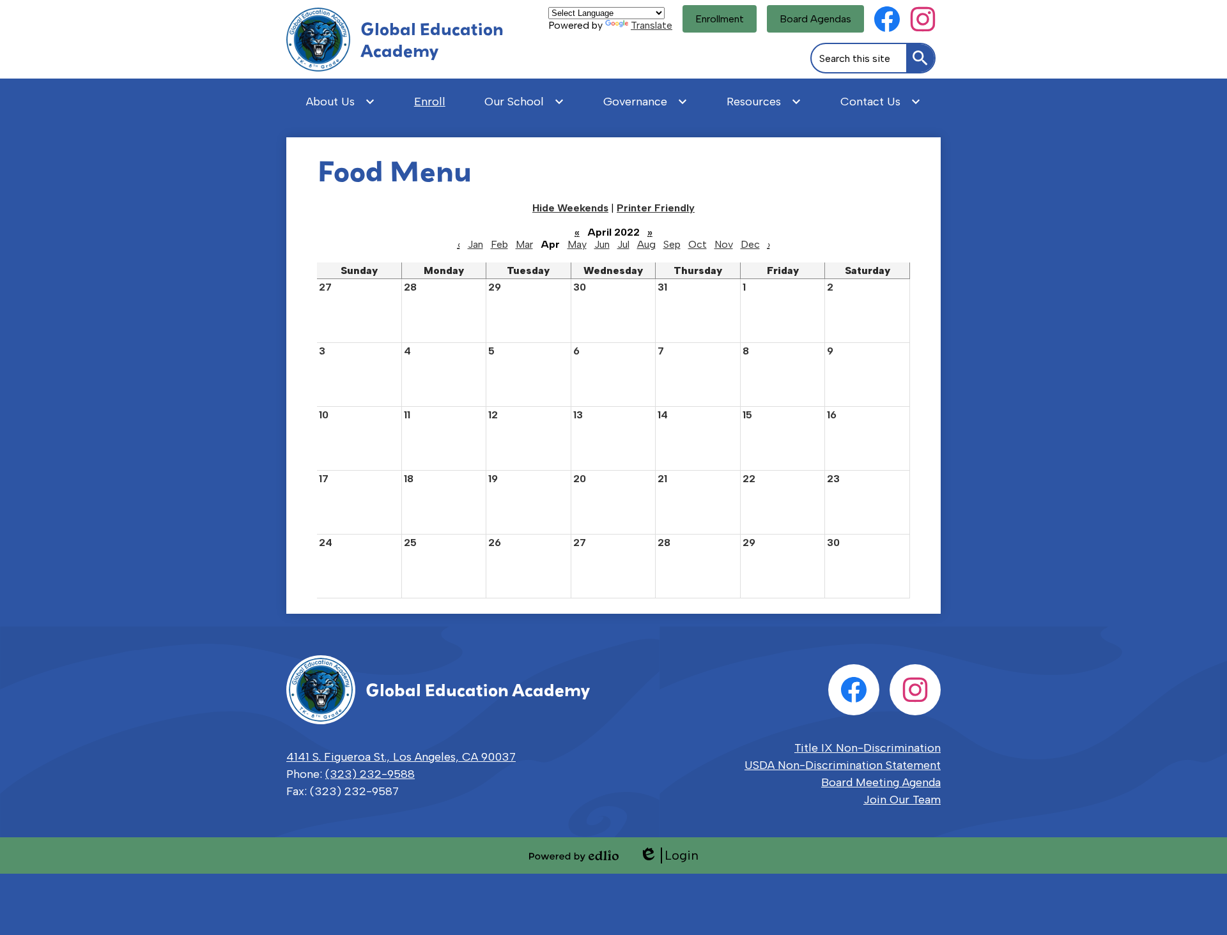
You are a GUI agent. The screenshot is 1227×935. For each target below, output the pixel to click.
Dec (750, 244)
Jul (623, 244)
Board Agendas (815, 19)
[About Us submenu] (340, 101)
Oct (697, 244)
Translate (651, 25)
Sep (672, 244)
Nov (723, 244)
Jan (475, 244)
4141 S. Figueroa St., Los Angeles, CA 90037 (401, 757)
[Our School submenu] (524, 101)
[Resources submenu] (764, 101)
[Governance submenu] (645, 101)
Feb (499, 244)
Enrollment (719, 19)
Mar (524, 244)
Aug (646, 244)
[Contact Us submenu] (880, 101)
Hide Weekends (570, 208)
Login (668, 855)
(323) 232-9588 (370, 774)
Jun (602, 244)
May (577, 244)
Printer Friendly (656, 208)
